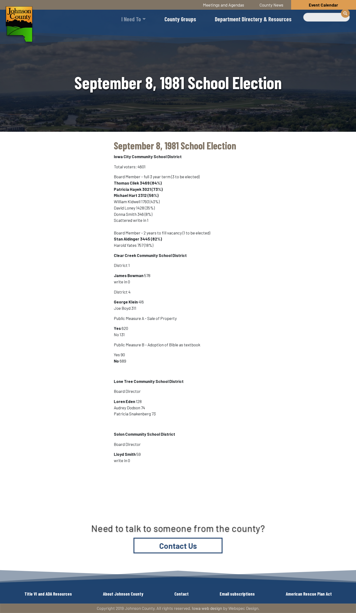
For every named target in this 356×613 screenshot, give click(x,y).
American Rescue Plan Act (309, 594)
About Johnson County (123, 594)
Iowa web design (207, 608)
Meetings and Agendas (223, 5)
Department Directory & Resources (253, 19)
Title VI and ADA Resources (48, 594)
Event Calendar (323, 5)
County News (271, 5)
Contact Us (178, 545)
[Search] (345, 13)
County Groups (180, 19)
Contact (181, 594)
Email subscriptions (237, 594)
